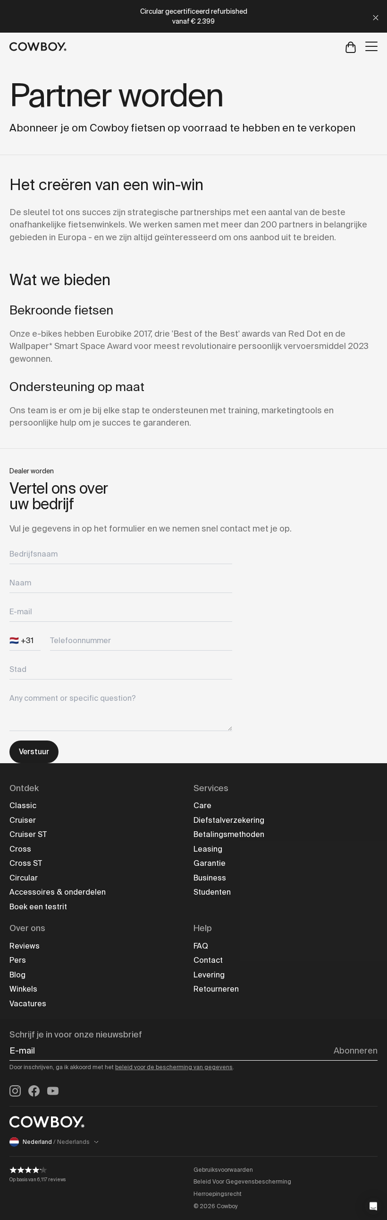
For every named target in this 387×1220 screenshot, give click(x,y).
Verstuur (34, 752)
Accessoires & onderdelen (57, 892)
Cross (20, 849)
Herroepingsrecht (218, 1194)
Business (210, 878)
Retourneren (216, 989)
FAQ (201, 946)
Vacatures (27, 1004)
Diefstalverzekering (229, 820)
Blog (17, 975)
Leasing (208, 849)
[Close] (375, 16)
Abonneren (356, 1050)
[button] (373, 1206)
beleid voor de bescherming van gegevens (174, 1067)
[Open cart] (350, 46)
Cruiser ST (28, 834)
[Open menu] (371, 46)
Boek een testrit (38, 907)
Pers (17, 960)
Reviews (24, 946)
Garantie (210, 863)
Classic (22, 805)
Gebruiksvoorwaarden (223, 1170)
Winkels (23, 989)
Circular (23, 878)
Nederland (56, 1142)
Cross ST (25, 863)
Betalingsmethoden (229, 834)
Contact (208, 960)
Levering (209, 975)
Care (202, 805)
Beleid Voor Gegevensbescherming (242, 1181)
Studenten (212, 892)
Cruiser (22, 820)
